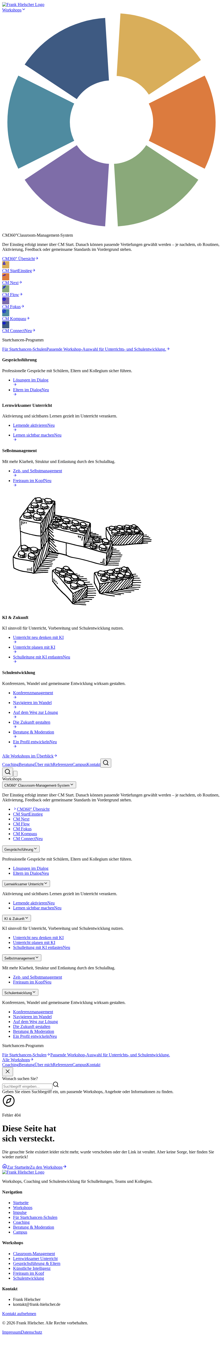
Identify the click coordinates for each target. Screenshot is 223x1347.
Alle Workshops (16, 1059)
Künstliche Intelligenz (32, 1268)
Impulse (20, 1212)
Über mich (44, 764)
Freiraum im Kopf (28, 1273)
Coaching (10, 764)
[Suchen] (105, 763)
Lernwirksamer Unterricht (35, 1258)
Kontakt (93, 764)
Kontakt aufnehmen (19, 1313)
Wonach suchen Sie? (20, 1078)
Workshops (11, 10)
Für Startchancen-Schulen (35, 1217)
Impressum (11, 1332)
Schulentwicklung (28, 1278)
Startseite (21, 1202)
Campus (79, 764)
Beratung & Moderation (33, 1227)
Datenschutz (31, 1332)
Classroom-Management (34, 1253)
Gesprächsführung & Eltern (36, 1263)
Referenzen (62, 764)
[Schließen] (7, 1071)
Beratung (27, 764)
